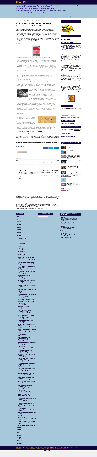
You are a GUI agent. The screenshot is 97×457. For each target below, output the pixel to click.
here (41, 131)
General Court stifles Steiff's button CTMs (27, 342)
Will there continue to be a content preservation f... (25, 344)
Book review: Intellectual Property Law (26, 373)
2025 (18, 218)
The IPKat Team (35, 16)
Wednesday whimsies (22, 273)
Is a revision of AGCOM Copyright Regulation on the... (25, 351)
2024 (18, 219)
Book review (21, 20)
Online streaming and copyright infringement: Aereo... (24, 338)
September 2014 (21, 241)
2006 (18, 438)
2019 (18, 227)
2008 (18, 435)
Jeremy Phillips (27, 20)
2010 (18, 432)
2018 (18, 229)
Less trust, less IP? (22, 304)
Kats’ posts (42, 16)
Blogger (50, 450)
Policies (75, 16)
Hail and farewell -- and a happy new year (27, 425)
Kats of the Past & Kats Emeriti (52, 16)
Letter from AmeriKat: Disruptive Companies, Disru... (25, 386)
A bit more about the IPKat (25, 16)
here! (52, 8)
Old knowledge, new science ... (24, 335)
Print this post (20, 146)
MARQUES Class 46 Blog (66, 233)
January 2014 (21, 254)
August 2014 (20, 243)
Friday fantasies (21, 255)
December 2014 (21, 237)
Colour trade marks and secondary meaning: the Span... (25, 278)
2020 (18, 226)
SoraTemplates (51, 448)
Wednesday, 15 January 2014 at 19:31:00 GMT (50, 170)
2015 (18, 234)
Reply (20, 178)
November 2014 (21, 238)
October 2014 (21, 240)
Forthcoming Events (64, 16)
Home (17, 16)
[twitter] (78, 447)
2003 (18, 443)
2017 (18, 230)
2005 (18, 440)
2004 (18, 442)
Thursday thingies (21, 417)
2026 (18, 216)
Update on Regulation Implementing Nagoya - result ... (25, 371)
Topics (70, 16)
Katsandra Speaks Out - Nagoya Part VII (26, 301)
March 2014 (20, 251)
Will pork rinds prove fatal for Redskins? (26, 379)
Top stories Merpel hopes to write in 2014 (26, 421)
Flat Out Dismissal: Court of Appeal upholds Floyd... (25, 392)
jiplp (62, 230)
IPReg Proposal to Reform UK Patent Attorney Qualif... (25, 366)
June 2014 (20, 246)
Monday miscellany (22, 287)
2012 (18, 429)
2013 (18, 427)
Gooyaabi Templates (63, 448)
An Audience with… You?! (23, 352)
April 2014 (20, 249)
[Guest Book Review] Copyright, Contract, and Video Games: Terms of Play (73, 189)
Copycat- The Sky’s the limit (23, 394)
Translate (47, 218)
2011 (18, 430)
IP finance (63, 217)
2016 (18, 232)
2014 (18, 235)
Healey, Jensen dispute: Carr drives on (26, 262)
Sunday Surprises (69, 150)
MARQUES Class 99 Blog (66, 237)
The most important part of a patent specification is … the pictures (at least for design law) (73, 184)
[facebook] (76, 447)
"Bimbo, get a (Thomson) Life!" (24, 306)
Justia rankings (72, 46)
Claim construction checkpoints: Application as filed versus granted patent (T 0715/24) (72, 172)
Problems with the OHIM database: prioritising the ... (25, 375)
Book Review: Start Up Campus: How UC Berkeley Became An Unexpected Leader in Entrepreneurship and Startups (69, 219)
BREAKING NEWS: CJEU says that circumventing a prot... (25, 311)
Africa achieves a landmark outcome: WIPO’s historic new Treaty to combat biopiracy (68, 224)
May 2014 (20, 248)
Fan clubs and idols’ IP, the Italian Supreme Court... (25, 401)
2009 (18, 434)
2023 (18, 221)
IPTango (63, 226)
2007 (18, 437)
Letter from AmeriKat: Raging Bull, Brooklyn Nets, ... (25, 297)
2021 (18, 224)
